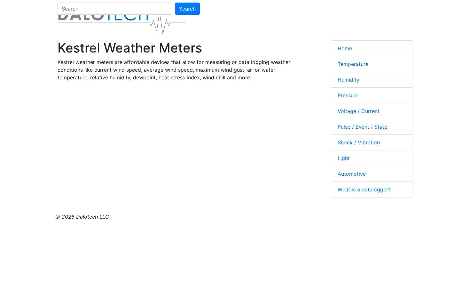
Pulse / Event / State (362, 127)
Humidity (348, 79)
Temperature (353, 64)
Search (187, 8)
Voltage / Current (359, 111)
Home (345, 48)
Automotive (352, 174)
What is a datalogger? (364, 189)
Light (344, 158)
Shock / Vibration (359, 142)
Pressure (348, 95)
